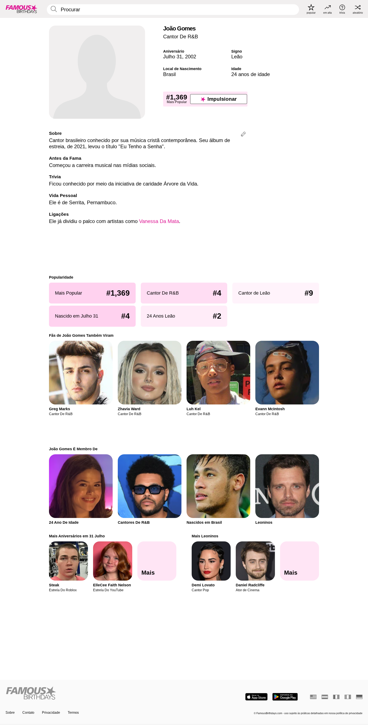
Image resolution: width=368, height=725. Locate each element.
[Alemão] (359, 697)
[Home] (93, 693)
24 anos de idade (250, 74)
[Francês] (336, 697)
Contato (28, 712)
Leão (236, 56)
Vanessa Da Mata (159, 221)
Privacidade (51, 712)
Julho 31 (172, 56)
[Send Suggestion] (243, 135)
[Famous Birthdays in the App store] (256, 697)
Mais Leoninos (205, 536)
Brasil (169, 74)
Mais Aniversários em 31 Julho (77, 536)
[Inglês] (313, 697)
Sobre (10, 712)
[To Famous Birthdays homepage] (21, 9)
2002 (190, 56)
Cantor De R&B (180, 36)
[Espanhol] (325, 697)
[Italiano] (348, 697)
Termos (73, 712)
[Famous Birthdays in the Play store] (285, 697)
